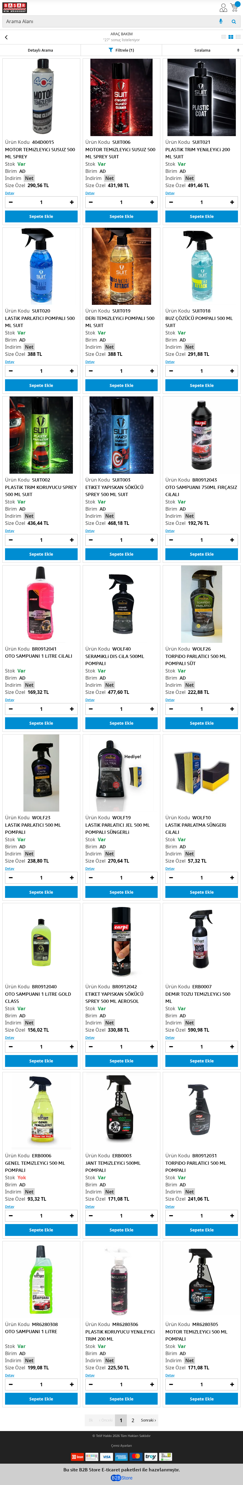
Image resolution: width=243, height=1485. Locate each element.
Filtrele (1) (125, 50)
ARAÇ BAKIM (122, 33)
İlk (91, 1420)
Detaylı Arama (40, 50)
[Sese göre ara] (220, 21)
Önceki (107, 1420)
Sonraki (147, 1420)
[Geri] (6, 37)
